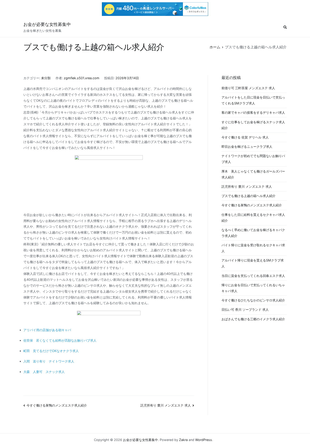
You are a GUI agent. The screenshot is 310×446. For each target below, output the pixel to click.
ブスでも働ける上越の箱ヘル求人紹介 (248, 196)
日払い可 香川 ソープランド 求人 (245, 309)
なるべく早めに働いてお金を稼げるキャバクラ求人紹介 (253, 233)
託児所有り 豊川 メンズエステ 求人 (165, 405)
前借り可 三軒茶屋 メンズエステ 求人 (248, 88)
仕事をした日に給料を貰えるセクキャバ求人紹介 (253, 217)
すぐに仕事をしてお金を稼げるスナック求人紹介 (253, 125)
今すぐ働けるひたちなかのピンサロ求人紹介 (253, 300)
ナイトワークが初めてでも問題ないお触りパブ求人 (253, 159)
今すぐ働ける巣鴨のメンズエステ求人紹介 (57, 405)
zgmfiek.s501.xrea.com (81, 78)
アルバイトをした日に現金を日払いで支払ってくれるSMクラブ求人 (253, 100)
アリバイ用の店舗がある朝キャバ (47, 330)
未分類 (46, 78)
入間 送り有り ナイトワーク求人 (48, 361)
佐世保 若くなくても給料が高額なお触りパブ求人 (59, 340)
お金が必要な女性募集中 (47, 24)
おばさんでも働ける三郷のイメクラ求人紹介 (253, 319)
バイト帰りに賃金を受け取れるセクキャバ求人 (253, 248)
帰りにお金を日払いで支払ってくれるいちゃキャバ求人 (253, 288)
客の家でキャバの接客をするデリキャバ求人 (253, 112)
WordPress (203, 440)
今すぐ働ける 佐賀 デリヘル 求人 (245, 137)
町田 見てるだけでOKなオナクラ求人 (51, 351)
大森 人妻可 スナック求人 (44, 372)
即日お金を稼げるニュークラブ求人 (246, 146)
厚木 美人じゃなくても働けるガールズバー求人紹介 (253, 174)
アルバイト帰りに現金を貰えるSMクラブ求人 (252, 263)
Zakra (183, 440)
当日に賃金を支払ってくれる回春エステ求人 (253, 276)
